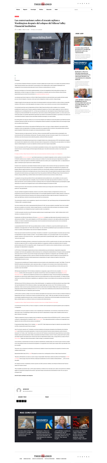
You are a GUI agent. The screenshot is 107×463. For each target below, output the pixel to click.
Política (76, 97)
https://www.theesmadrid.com (27, 391)
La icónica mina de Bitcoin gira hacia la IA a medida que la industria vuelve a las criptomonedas (82, 50)
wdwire (19, 29)
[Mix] (25, 401)
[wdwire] (16, 30)
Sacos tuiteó (17, 338)
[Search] (91, 9)
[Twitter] (89, 3)
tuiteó (36, 324)
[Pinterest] (84, 3)
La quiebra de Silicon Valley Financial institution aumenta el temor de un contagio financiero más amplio (36, 302)
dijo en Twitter (39, 319)
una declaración (40, 217)
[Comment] (15, 78)
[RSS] (86, 3)
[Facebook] (78, 3)
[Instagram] (82, 3)
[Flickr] (80, 3)
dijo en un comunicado (27, 157)
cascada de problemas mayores (42, 94)
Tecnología (17, 16)
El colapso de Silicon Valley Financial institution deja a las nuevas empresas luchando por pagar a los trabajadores (38, 153)
